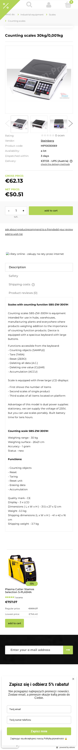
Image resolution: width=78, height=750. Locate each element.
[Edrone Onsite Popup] (39, 375)
